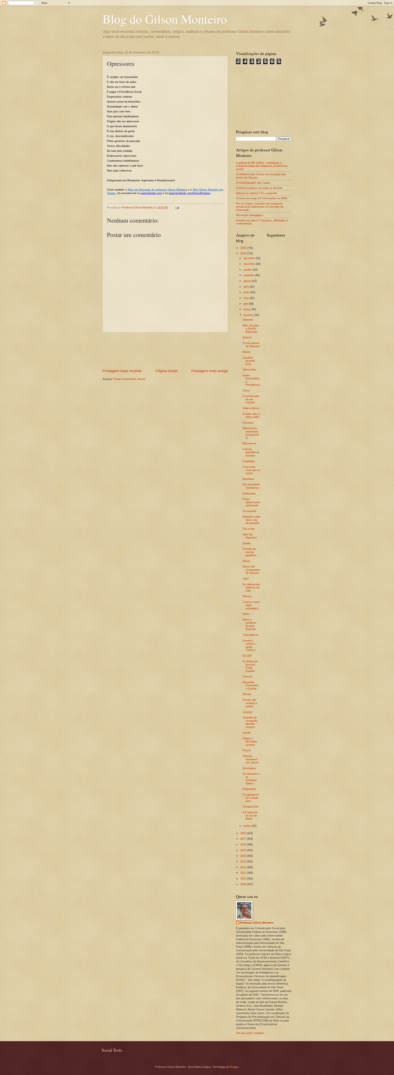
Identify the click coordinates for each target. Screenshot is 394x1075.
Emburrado (249, 493)
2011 (243, 872)
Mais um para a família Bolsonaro (251, 328)
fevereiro (248, 315)
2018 (243, 833)
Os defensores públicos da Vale (251, 587)
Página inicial (166, 371)
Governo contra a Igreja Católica (249, 645)
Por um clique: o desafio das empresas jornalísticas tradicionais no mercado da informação (259, 207)
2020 (243, 247)
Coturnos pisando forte (249, 361)
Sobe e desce (251, 408)
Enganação (249, 788)
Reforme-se (249, 443)
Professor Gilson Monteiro (257, 922)
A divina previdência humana (251, 452)
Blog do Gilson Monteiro (165, 19)
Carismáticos (250, 634)
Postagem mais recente (122, 371)
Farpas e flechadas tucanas (250, 741)
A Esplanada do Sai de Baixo (250, 815)
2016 (243, 844)
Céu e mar (249, 528)
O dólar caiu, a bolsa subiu (251, 415)
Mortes (247, 351)
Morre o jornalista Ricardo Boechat (249, 624)
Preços (247, 750)
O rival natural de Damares (251, 345)
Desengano (249, 768)
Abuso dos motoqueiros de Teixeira (251, 569)
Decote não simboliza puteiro (250, 703)
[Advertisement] (165, 350)
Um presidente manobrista (251, 486)
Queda (246, 543)
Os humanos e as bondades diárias (251, 778)
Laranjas (248, 712)
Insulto (247, 732)
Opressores (249, 369)
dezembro (249, 258)
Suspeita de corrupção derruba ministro (250, 722)
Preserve (248, 422)
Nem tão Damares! (250, 536)
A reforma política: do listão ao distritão (259, 188)
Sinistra (247, 337)
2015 (243, 850)
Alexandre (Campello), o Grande (251, 685)
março (247, 309)
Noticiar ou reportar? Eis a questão (256, 193)
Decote (247, 694)
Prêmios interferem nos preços (251, 759)
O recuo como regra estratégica (251, 605)
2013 (243, 861)
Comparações (251, 806)
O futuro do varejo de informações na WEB (261, 198)
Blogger (234, 1066)
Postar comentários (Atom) (129, 379)
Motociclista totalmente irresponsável (251, 433)
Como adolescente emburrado (251, 502)
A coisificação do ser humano (251, 399)
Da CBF (247, 655)
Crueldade (248, 461)
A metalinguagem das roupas (253, 182)
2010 (243, 878)
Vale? (246, 578)
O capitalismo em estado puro (251, 798)
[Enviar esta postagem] (177, 207)
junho (247, 292)
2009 (243, 884)
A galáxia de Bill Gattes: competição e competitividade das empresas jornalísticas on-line (261, 166)
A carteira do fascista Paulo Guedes (250, 666)
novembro (249, 263)
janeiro (247, 825)
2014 (243, 855)
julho (246, 286)
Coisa (246, 390)
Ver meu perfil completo (250, 1033)
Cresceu (247, 676)
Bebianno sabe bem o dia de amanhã (251, 520)
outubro (248, 269)
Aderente (248, 319)
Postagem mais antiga (209, 371)
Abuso (246, 561)
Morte (246, 613)
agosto (247, 280)
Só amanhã (249, 511)
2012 (243, 867)
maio (246, 298)
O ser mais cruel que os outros (251, 470)
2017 (243, 838)
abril (246, 303)
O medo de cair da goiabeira (249, 552)
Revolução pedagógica (249, 215)
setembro (249, 275)
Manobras (248, 478)
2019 (243, 253)
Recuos (247, 596)
